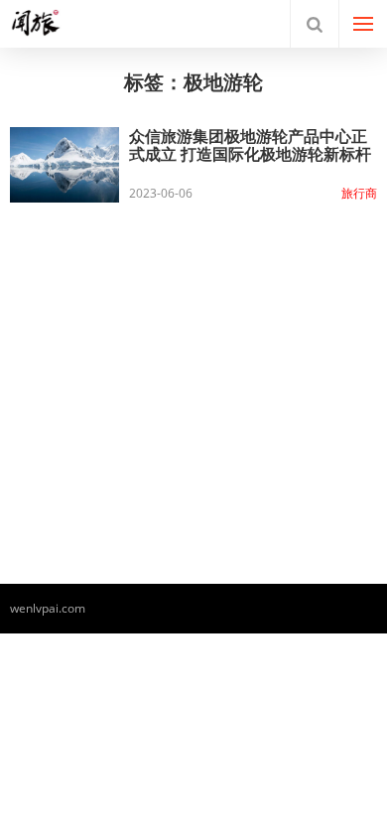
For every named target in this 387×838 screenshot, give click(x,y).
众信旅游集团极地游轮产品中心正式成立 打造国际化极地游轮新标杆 (250, 145)
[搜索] (314, 24)
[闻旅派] (52, 24)
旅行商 (359, 193)
